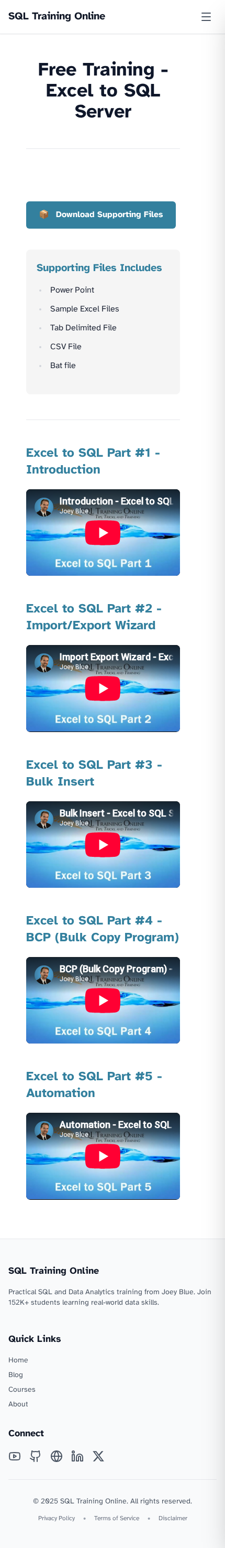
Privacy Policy (56, 1518)
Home (18, 1360)
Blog (15, 1375)
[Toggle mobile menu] (206, 16)
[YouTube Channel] (14, 1456)
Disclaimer (173, 1518)
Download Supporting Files (109, 214)
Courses (22, 1390)
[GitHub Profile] (35, 1456)
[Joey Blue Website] (56, 1456)
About (18, 1405)
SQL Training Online (56, 16)
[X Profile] (98, 1456)
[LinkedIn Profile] (77, 1456)
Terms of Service (116, 1518)
